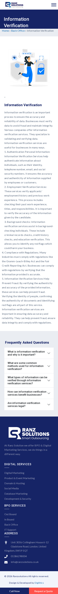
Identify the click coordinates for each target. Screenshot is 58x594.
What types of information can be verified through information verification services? (27, 380)
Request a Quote (43, 591)
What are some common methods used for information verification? (26, 366)
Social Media (11, 488)
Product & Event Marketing (19, 478)
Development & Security (17, 498)
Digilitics (39, 582)
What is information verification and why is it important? (26, 353)
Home (5, 30)
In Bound (9, 519)
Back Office (18, 30)
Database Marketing (16, 493)
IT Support (10, 529)
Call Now (14, 591)
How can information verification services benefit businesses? (27, 393)
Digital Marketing (14, 472)
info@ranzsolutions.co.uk (25, 561)
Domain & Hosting (14, 483)
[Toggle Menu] (53, 4)
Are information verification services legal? (24, 405)
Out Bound (10, 514)
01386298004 (19, 556)
